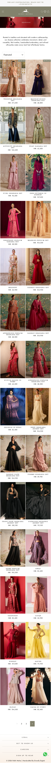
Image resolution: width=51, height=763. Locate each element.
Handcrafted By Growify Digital (34, 760)
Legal (25, 737)
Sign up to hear (24, 756)
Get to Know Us (24, 743)
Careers (25, 749)
